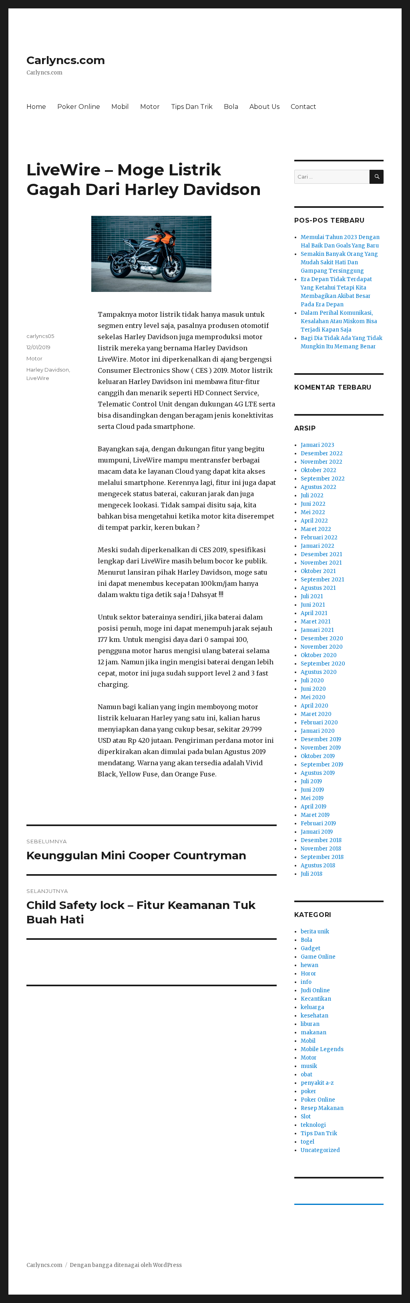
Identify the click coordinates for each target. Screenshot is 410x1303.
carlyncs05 (40, 336)
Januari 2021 (317, 630)
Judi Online (315, 990)
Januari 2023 (317, 445)
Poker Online (78, 107)
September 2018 (322, 857)
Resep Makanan (322, 1108)
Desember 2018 (321, 840)
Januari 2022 (317, 546)
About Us (264, 107)
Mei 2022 (313, 512)
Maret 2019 (315, 815)
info (306, 982)
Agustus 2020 (319, 672)
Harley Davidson (47, 369)
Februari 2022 (319, 537)
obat (306, 1074)
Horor (308, 973)
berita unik (315, 931)
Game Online (318, 956)
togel (307, 1141)
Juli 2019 (311, 781)
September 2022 (323, 478)
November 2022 (321, 461)
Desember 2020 (322, 638)
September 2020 (323, 663)
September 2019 (322, 764)
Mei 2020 (313, 697)
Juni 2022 (313, 504)
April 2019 (313, 806)
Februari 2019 (318, 823)
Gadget (310, 948)
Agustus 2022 (318, 487)
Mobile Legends (322, 1049)
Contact (303, 107)
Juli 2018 (311, 874)
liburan (310, 1024)
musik (309, 1066)
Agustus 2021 (318, 588)
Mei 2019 (312, 798)
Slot (306, 1116)
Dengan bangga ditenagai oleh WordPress (126, 1265)
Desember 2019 (321, 739)
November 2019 (321, 747)
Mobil (120, 107)
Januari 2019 (317, 831)
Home (36, 107)
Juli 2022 (312, 495)
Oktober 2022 (318, 470)
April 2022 (314, 520)
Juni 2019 (312, 789)
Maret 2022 (316, 529)
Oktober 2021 (318, 571)
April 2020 (314, 705)
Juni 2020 (313, 689)
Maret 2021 (315, 621)
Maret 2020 (316, 714)
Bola (231, 107)
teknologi (313, 1125)
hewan (309, 965)
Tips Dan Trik (192, 107)
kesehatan (314, 1015)
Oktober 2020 (319, 655)
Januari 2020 (318, 731)
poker (308, 1091)
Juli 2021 (312, 596)
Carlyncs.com (65, 60)
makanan (313, 1032)
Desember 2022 (322, 453)
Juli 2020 (312, 680)
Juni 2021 (313, 604)
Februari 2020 (319, 722)
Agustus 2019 (318, 773)
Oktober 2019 (318, 756)
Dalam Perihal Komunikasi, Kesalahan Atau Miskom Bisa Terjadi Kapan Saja (339, 321)
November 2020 (322, 646)
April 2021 (314, 613)
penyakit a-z (317, 1083)
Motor (150, 107)
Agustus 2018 (318, 865)
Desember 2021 (321, 554)
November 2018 (321, 848)
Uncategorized (320, 1150)
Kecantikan (316, 998)
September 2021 (322, 579)
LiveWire (37, 378)
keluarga (312, 1007)
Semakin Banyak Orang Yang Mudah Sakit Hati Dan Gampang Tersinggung (339, 262)
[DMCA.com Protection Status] (151, 999)
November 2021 (321, 562)
